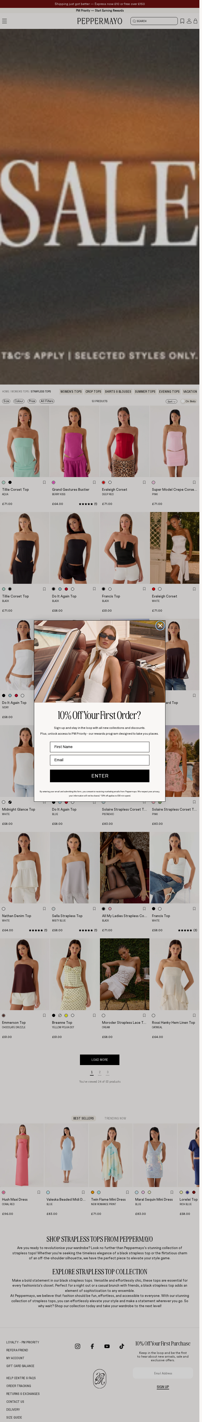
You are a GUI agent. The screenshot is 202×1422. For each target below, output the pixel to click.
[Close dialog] (160, 625)
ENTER (99, 776)
